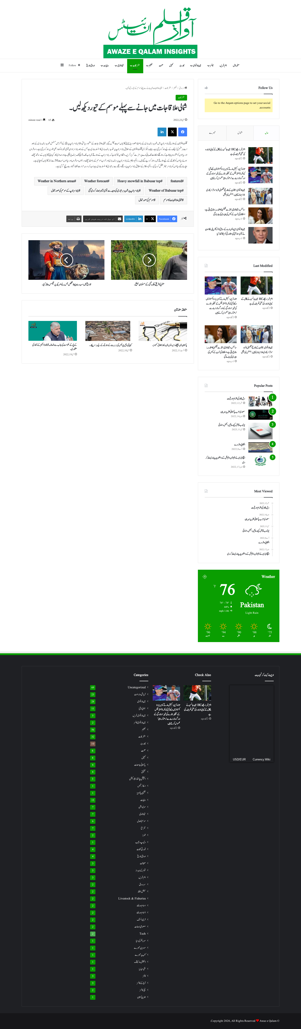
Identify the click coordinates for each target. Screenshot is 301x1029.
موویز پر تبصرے (140, 948)
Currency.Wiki (261, 759)
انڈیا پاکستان (141, 997)
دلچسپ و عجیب (140, 842)
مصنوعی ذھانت (140, 927)
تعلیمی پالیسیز (141, 793)
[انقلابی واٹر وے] (260, 447)
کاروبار (181, 65)
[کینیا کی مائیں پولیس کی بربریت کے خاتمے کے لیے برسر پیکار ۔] (108, 331)
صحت (161, 65)
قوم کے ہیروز (141, 870)
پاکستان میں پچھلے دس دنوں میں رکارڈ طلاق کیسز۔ (169, 345)
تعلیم (150, 65)
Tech (142, 934)
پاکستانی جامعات (140, 765)
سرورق (181, 88)
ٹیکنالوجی (120, 65)
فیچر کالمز (143, 990)
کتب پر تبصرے (140, 955)
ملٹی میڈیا (142, 969)
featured (176, 181)
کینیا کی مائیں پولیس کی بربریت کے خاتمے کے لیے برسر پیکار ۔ (110, 345)
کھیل (171, 65)
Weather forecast (96, 181)
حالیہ (266, 133)
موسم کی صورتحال (146, 200)
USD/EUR (239, 759)
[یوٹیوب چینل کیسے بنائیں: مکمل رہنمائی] (260, 431)
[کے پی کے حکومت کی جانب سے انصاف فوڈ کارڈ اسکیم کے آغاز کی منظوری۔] (52, 331)
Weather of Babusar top (165, 190)
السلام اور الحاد (141, 912)
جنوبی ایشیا (142, 708)
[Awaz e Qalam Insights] (150, 29)
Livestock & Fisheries (132, 899)
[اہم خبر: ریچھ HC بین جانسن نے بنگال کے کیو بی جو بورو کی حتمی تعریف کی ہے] (260, 155)
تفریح (143, 828)
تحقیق (143, 772)
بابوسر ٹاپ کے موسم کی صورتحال (64, 190)
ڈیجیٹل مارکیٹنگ (140, 962)
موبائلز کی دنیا (141, 941)
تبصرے (212, 133)
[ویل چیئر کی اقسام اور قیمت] (260, 401)
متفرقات (136, 65)
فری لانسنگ (141, 920)
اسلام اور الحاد (141, 906)
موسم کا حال (141, 821)
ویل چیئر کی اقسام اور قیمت (236, 398)
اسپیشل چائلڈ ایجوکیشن (137, 779)
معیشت (143, 863)
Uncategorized (137, 687)
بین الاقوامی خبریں (139, 715)
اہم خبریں (223, 65)
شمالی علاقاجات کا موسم (173, 200)
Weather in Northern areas (56, 181)
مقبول (240, 133)
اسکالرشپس (141, 786)
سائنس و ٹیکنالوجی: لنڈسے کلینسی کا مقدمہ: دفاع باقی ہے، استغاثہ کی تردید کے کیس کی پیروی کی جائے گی (225, 211)
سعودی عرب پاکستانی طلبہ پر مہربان (233, 412)
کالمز (211, 65)
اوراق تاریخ (90, 65)
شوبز (144, 835)
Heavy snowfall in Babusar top (139, 181)
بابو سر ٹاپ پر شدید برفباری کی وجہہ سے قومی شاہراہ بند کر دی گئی (113, 190)
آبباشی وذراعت (140, 694)
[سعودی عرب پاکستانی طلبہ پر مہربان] (260, 415)
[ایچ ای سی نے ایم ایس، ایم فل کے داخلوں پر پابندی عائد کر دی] (260, 461)
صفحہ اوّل (236, 65)
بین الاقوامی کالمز (140, 722)
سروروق (142, 885)
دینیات (106, 65)
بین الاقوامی (197, 65)
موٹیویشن (142, 807)
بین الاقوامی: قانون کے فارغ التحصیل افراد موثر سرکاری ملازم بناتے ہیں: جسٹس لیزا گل (225, 192)
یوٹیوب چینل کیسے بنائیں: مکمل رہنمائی (231, 425)
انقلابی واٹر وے (239, 444)
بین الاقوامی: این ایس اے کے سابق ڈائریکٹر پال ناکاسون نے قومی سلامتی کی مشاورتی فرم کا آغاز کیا (225, 231)
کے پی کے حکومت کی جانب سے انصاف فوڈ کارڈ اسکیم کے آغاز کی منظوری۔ (54, 347)
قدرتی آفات (141, 849)
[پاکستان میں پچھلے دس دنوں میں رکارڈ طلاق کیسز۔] (163, 331)
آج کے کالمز (141, 983)
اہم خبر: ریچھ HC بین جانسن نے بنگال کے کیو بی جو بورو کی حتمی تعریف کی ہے (257, 301)
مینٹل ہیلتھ (142, 892)
